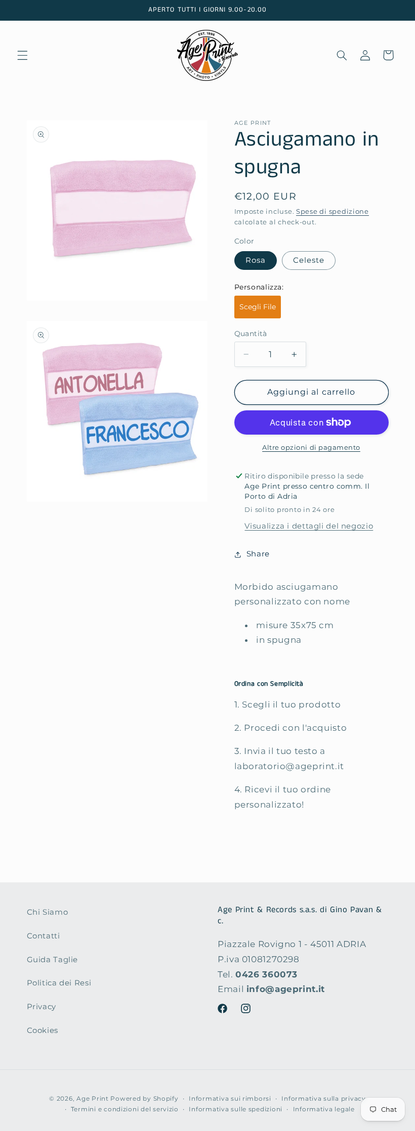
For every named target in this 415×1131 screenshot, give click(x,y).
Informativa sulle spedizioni (235, 1109)
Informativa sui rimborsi (230, 1098)
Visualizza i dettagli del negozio (308, 526)
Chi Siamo (47, 912)
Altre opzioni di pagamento (311, 447)
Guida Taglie (52, 959)
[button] (22, 55)
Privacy (41, 1006)
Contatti (43, 935)
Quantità (250, 333)
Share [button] (258, 553)
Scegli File (257, 306)
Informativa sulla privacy (323, 1098)
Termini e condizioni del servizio (125, 1109)
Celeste (308, 260)
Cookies (42, 1030)
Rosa (255, 260)
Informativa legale (324, 1109)
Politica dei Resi (59, 982)
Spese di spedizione (332, 211)
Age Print (92, 1098)
